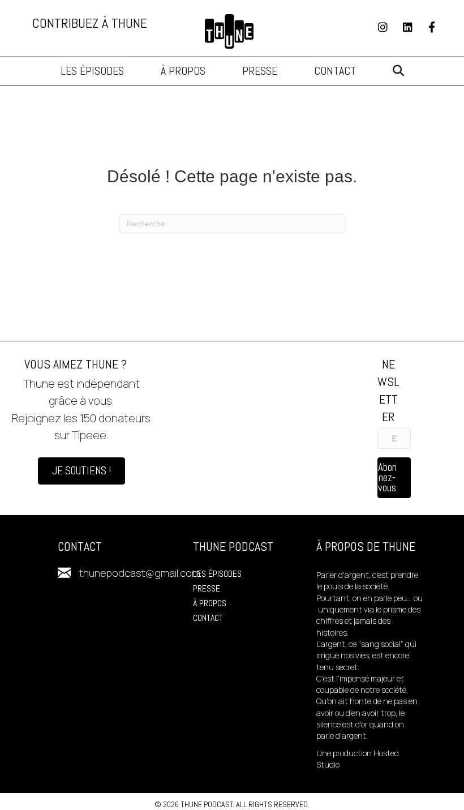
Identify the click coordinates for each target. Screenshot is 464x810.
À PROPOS (209, 603)
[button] (398, 71)
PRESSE (206, 588)
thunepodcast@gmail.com (139, 573)
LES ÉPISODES (217, 574)
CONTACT (208, 618)
